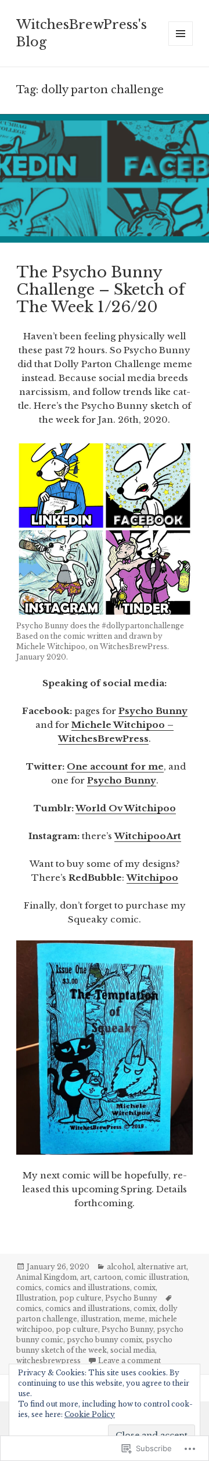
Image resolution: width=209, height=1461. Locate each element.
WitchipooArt (147, 835)
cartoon (107, 1277)
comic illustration (156, 1277)
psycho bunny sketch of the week (94, 1344)
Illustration (36, 1298)
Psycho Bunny (153, 710)
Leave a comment (129, 1360)
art (85, 1277)
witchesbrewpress (48, 1360)
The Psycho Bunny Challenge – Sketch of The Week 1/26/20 (100, 289)
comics (29, 1287)
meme (134, 1318)
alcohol (120, 1266)
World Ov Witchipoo (125, 808)
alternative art (161, 1266)
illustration (100, 1318)
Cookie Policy (89, 1414)
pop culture (80, 1298)
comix (145, 1287)
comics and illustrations (87, 1287)
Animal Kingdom (46, 1277)
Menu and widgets (181, 45)
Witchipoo (152, 877)
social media (132, 1350)
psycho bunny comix (104, 1339)
